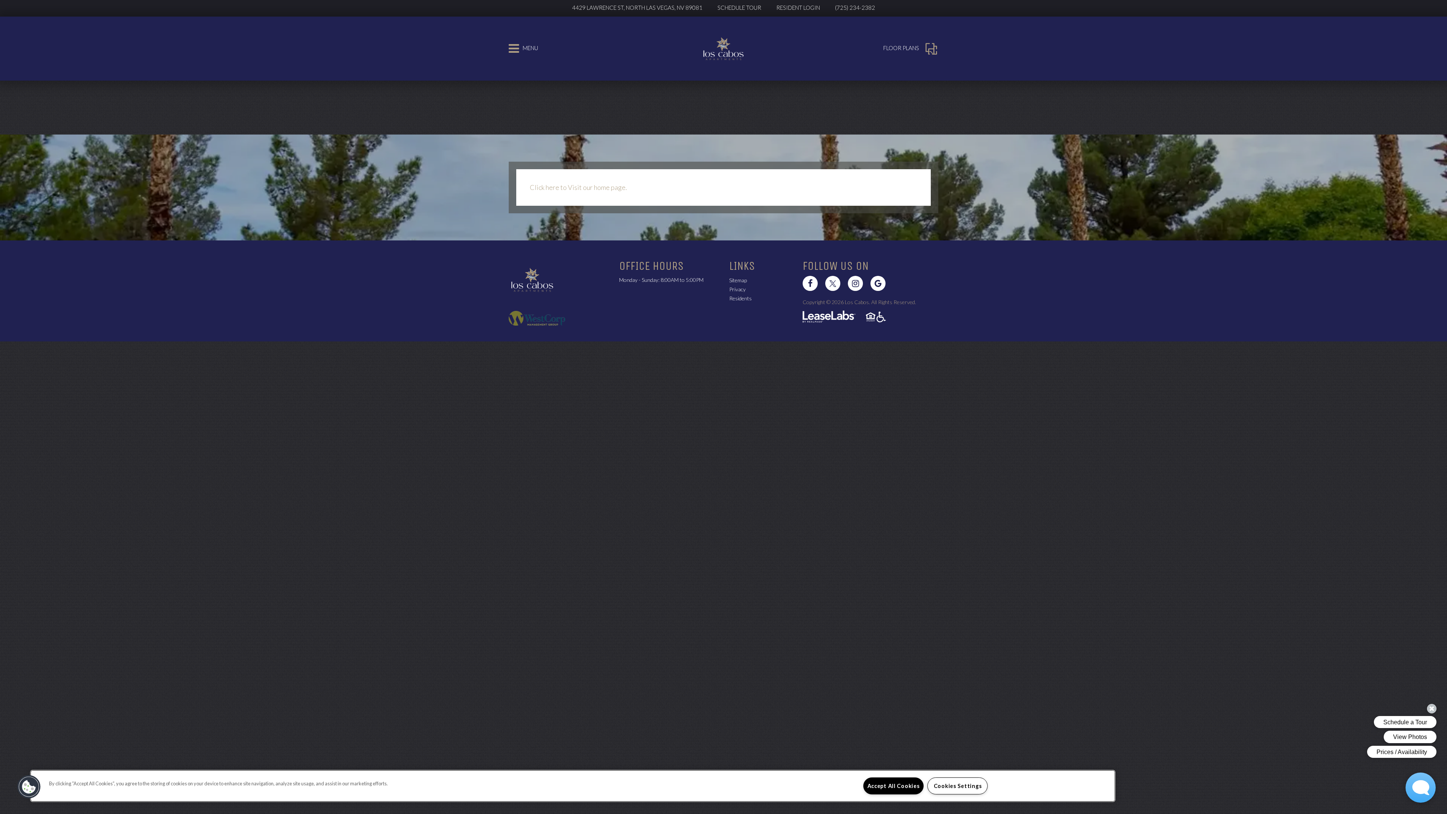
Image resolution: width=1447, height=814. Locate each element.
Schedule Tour (739, 7)
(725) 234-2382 (855, 7)
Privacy (737, 289)
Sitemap (738, 280)
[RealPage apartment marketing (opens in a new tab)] (829, 317)
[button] (810, 283)
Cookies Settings (958, 786)
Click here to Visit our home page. (578, 187)
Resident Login (802, 7)
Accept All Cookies (893, 786)
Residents (740, 298)
